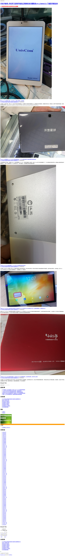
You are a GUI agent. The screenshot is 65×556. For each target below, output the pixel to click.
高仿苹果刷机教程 (5, 549)
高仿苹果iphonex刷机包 (6, 405)
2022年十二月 (4, 459)
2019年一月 (4, 508)
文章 (3, 411)
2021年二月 (4, 484)
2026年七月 (4, 433)
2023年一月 (4, 458)
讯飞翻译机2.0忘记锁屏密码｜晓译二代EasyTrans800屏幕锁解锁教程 (13, 389)
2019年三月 (4, 506)
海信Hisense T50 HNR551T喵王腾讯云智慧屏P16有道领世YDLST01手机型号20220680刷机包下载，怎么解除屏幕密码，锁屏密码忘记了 (23, 308)
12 (1, 533)
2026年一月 (4, 435)
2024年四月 (4, 442)
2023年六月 (4, 452)
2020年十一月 (4, 488)
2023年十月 (4, 448)
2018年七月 (4, 515)
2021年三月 (4, 483)
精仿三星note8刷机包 (5, 401)
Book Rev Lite (2, 554)
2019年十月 (4, 498)
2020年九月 (4, 489)
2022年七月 (4, 465)
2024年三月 (4, 443)
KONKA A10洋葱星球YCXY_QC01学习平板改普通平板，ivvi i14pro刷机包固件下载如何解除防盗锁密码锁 (18, 159)
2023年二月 (4, 457)
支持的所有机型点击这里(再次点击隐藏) (9, 6)
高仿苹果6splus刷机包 (6, 402)
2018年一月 (4, 521)
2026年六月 (4, 434)
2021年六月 (4, 480)
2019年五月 (4, 504)
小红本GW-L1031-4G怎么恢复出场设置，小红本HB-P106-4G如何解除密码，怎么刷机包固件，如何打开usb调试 (19, 376)
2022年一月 (4, 472)
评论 (3, 412)
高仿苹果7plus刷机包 (5, 403)
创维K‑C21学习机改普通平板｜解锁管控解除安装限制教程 (12, 394)
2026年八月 (4, 432)
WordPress (10, 554)
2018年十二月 (4, 509)
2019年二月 (4, 507)
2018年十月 (4, 512)
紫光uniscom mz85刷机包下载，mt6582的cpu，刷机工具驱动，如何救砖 (12, 100)
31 (6, 535)
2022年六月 (4, 466)
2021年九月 (4, 476)
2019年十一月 (4, 497)
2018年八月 (4, 514)
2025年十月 (4, 436)
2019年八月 (4, 500)
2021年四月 (4, 482)
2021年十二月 (4, 473)
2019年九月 (4, 499)
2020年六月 (4, 492)
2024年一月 (4, 444)
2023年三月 (4, 456)
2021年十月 (4, 475)
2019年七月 (4, 501)
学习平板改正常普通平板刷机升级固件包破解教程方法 (9, 160)
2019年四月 (4, 505)
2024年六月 (4, 440)
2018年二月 (4, 520)
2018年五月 (4, 517)
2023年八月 (4, 450)
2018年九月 (4, 513)
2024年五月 (4, 441)
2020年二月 (4, 496)
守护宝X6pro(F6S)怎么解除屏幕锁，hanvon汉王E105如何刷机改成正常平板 (12, 265)
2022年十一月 (4, 460)
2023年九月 (4, 449)
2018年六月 (4, 516)
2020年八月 (4, 490)
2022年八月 (4, 464)
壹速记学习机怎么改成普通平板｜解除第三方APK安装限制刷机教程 (13, 393)
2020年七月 (4, 491)
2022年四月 (4, 468)
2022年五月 (4, 467)
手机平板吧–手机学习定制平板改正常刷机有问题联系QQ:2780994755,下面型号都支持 (29, 3)
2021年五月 (4, 481)
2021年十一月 (4, 474)
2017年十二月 (4, 522)
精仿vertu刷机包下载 (5, 400)
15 (4, 533)
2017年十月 (4, 524)
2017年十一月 (4, 523)
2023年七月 (4, 451)
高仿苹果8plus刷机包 (5, 404)
